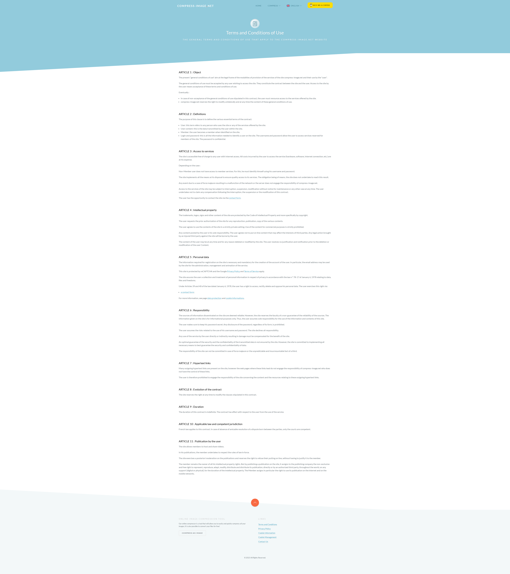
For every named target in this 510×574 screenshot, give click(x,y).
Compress (273, 6)
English (295, 6)
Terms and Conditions (267, 524)
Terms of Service (251, 271)
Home (259, 6)
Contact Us (263, 541)
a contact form (187, 292)
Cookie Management (267, 537)
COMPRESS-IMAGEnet (195, 5)
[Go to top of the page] (255, 503)
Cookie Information (266, 533)
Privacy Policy (233, 271)
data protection (214, 298)
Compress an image (192, 533)
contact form (235, 198)
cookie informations (235, 298)
